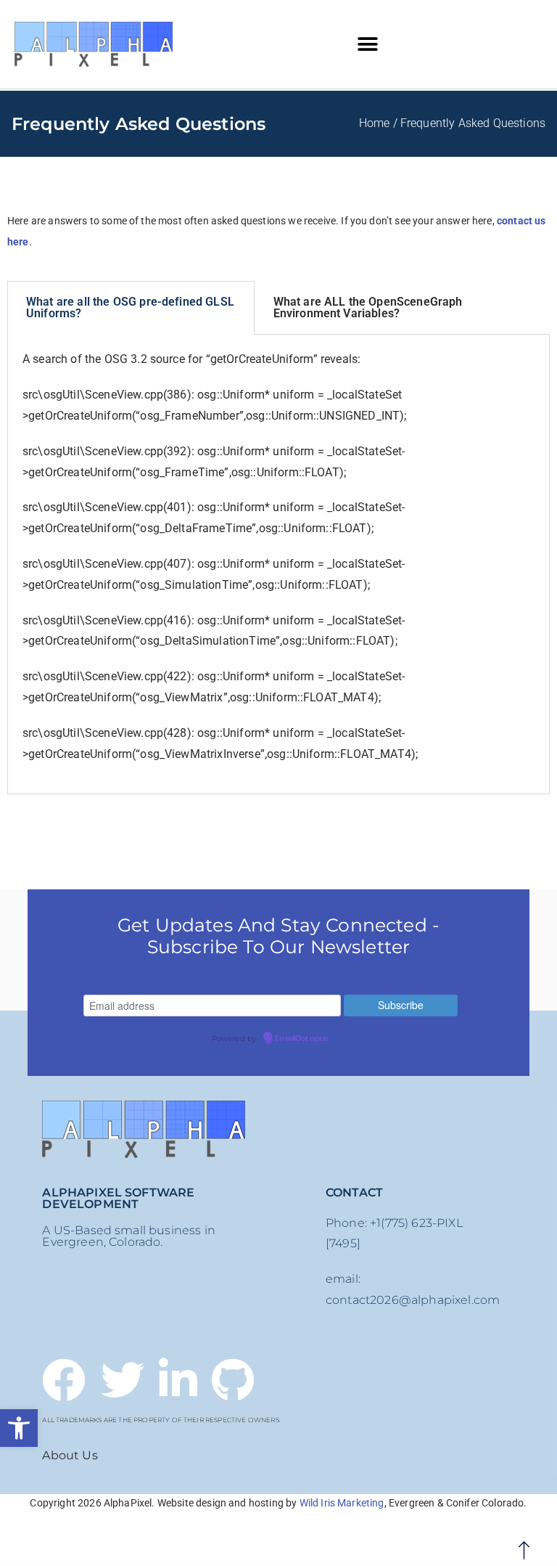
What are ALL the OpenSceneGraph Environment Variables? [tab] (368, 307)
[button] (19, 1428)
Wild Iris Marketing (342, 1503)
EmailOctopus (302, 1039)
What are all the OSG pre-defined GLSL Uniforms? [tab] (130, 307)
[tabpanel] (278, 564)
